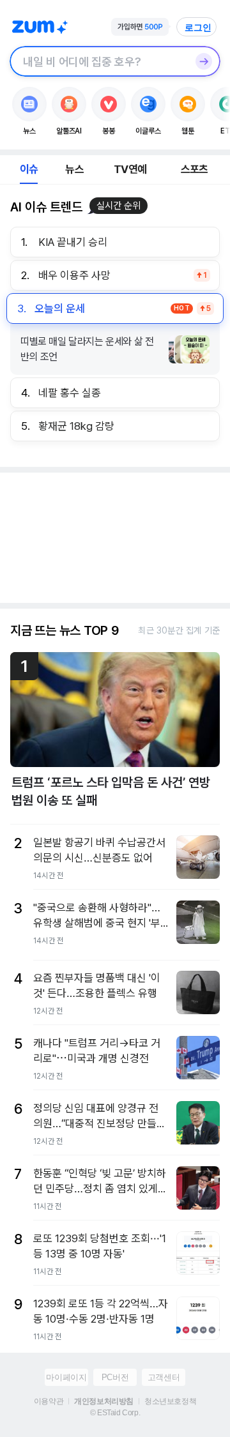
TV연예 (130, 169)
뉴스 (74, 169)
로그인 (198, 27)
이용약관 (48, 1401)
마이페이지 (66, 1377)
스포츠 (194, 169)
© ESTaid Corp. (115, 1412)
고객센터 (164, 1377)
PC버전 (115, 1377)
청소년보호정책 (170, 1401)
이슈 (29, 169)
